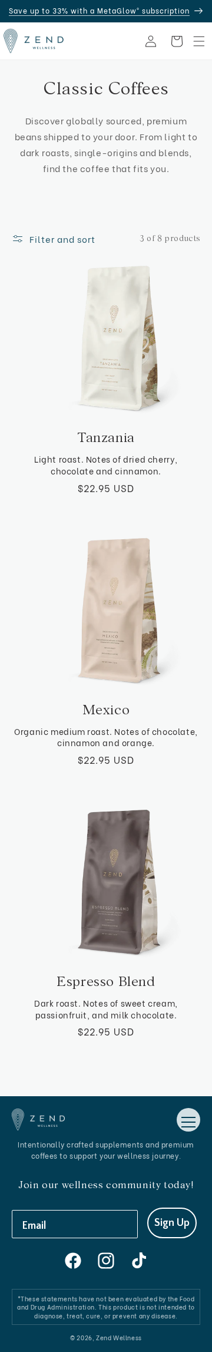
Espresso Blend (106, 982)
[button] (199, 41)
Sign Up (172, 1223)
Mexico (106, 710)
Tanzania (106, 438)
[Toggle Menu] (188, 1120)
